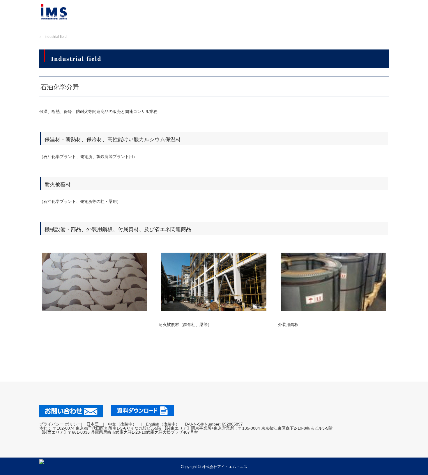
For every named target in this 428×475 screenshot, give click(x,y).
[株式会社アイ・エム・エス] (53, 12)
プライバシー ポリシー (60, 424)
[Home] (34, 30)
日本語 (92, 424)
